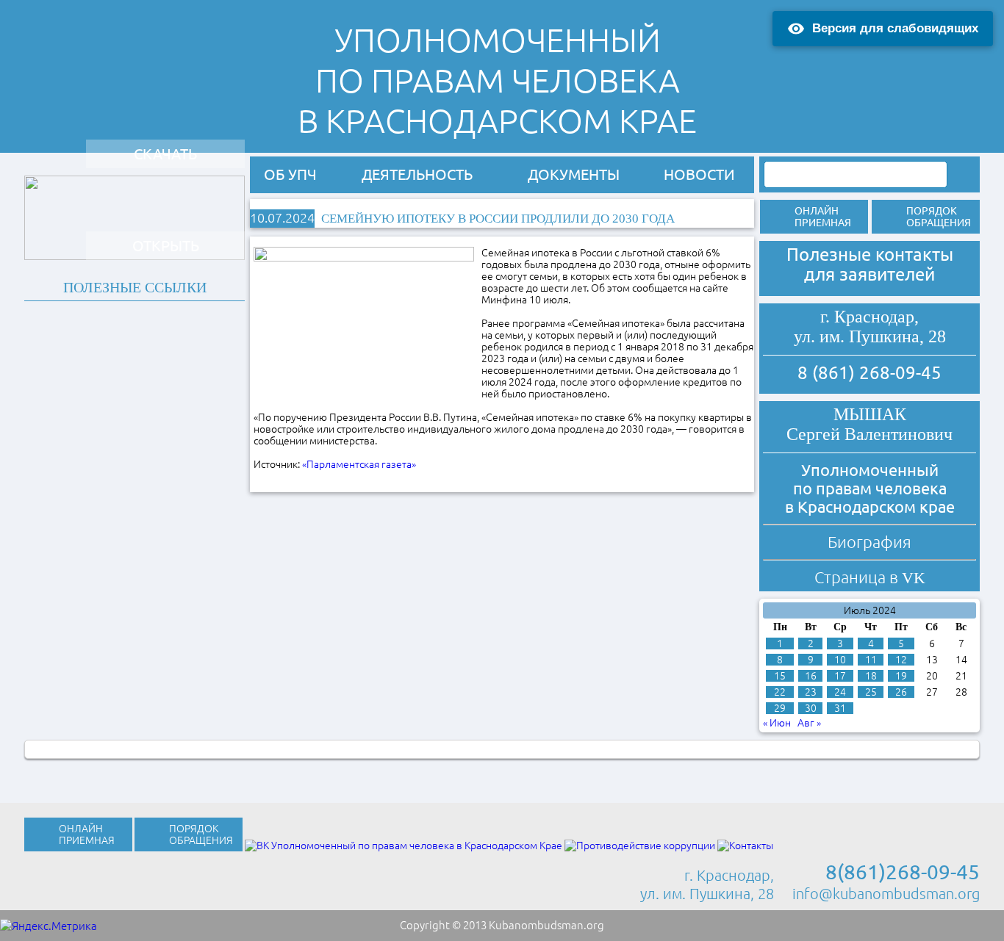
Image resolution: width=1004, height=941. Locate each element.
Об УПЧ (290, 174)
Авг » (809, 723)
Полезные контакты (869, 254)
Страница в (869, 577)
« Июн (777, 723)
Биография (869, 542)
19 (901, 676)
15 (780, 676)
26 (901, 692)
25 (871, 692)
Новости (699, 174)
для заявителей (869, 274)
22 (780, 692)
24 (840, 692)
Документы (574, 174)
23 (811, 692)
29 (780, 708)
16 (811, 676)
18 (871, 676)
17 (840, 676)
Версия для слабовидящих (895, 28)
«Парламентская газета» (360, 464)
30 (811, 708)
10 (840, 660)
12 (901, 660)
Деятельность (417, 174)
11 (871, 660)
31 (840, 708)
